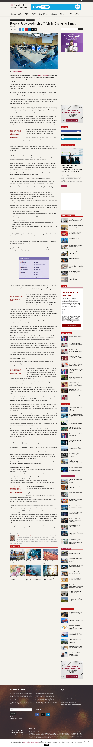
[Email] (32, 29)
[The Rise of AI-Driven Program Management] (64, 487)
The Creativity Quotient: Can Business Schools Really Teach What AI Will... (75, 345)
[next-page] (13, 583)
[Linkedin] (29, 29)
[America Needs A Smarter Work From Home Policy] (64, 253)
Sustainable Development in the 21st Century (71, 704)
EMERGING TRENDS (27, 14)
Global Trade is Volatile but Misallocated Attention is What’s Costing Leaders (75, 634)
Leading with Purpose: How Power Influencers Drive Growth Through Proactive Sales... (75, 364)
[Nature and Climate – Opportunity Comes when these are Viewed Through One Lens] (64, 377)
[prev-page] (11, 583)
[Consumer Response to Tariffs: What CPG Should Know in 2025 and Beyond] (64, 648)
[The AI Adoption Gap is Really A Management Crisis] (64, 279)
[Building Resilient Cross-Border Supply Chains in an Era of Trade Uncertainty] (64, 409)
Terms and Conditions (56, 0)
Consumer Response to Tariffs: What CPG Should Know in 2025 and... (75, 648)
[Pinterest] (26, 29)
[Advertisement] (71, 201)
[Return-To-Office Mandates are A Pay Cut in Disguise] (64, 273)
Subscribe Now (72, 325)
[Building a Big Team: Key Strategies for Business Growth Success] (64, 391)
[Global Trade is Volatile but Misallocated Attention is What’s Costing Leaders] (64, 634)
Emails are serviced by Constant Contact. (71, 321)
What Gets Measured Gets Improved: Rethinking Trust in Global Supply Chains (75, 429)
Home (11, 0)
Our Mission (20, 0)
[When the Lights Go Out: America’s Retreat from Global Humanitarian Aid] (64, 358)
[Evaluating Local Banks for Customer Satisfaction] (64, 527)
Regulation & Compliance (30, 20)
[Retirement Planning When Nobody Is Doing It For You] (64, 573)
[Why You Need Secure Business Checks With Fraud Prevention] (64, 494)
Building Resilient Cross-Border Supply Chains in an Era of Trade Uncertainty (76, 409)
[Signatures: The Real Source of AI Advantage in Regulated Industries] (17, 554)
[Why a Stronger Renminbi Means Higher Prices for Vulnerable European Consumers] (17, 570)
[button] (82, 0)
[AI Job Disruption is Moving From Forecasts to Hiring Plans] (64, 227)
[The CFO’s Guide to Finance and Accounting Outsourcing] (64, 514)
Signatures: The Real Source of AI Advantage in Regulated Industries (75, 481)
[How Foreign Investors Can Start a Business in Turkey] (64, 501)
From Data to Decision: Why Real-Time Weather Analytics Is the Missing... (76, 371)
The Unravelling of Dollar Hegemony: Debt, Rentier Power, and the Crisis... (76, 455)
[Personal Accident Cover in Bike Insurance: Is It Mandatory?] (64, 553)
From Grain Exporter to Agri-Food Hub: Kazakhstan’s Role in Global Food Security (76, 599)
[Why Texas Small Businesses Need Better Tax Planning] (64, 593)
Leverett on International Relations (68, 702)
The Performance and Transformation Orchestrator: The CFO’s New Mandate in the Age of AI (72, 168)
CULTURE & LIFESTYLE (77, 14)
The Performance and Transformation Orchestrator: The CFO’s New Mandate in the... (75, 422)
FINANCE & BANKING (20, 14)
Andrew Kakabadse (17, 71)
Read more (64, 185)
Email (63, 309)
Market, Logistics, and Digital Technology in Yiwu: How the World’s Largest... (75, 641)
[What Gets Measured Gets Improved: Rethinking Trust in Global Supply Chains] (64, 429)
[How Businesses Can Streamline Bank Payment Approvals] (64, 567)
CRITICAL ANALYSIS (34, 14)
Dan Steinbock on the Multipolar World (69, 696)
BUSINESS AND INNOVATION (68, 476)
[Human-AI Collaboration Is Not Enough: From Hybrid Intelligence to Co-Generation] (64, 416)
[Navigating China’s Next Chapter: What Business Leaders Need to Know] (50, 554)
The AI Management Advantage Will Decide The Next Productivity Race (76, 266)
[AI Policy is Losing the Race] (64, 260)
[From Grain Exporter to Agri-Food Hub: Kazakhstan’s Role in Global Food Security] (64, 599)
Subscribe (32, 0)
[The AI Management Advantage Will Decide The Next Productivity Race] (64, 266)
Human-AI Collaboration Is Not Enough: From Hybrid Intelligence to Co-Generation (76, 415)
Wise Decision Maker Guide (67, 694)
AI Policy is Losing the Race (74, 258)
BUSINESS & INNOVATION (54, 14)
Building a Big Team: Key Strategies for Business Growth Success (75, 390)
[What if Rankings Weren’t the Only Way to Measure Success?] (64, 351)
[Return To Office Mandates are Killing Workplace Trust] (64, 247)
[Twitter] (23, 29)
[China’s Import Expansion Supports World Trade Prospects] (64, 620)
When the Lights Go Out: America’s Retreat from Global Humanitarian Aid (75, 358)
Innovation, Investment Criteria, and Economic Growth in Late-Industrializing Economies (75, 469)
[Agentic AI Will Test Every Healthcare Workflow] (64, 240)
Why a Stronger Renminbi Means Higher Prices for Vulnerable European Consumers (17, 578)
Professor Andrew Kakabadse (24, 535)
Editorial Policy (26, 0)
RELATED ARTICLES (15, 546)
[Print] (35, 29)
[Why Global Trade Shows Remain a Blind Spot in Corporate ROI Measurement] (64, 520)
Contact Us (43, 0)
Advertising (37, 0)
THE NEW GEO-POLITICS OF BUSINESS (43, 14)
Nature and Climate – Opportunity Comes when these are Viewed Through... (75, 377)
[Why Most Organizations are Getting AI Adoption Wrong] (64, 233)
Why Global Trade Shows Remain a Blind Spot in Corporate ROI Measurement (76, 520)
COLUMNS (70, 13)
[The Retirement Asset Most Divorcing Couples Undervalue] (64, 580)
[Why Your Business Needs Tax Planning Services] (33, 554)
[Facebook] (20, 29)
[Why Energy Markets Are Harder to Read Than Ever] (64, 338)
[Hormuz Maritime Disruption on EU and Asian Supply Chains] (64, 614)
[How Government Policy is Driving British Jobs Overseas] (64, 448)
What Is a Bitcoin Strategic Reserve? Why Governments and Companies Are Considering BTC (76, 586)
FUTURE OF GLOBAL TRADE (62, 14)
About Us (15, 0)
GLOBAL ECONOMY (13, 14)
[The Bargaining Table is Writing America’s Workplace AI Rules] (64, 220)
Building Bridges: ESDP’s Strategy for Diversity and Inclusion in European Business (75, 384)
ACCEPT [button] (46, 744)
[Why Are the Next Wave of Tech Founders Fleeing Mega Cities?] (64, 507)
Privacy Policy (48, 0)
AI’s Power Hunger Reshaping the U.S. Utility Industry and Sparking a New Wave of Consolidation (50, 578)
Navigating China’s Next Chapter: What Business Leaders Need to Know (49, 562)
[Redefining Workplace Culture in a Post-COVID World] (64, 397)
